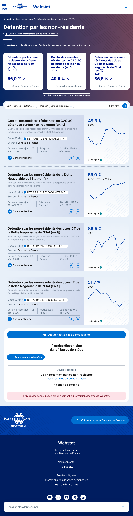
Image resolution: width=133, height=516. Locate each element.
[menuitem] (126, 7)
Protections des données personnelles (66, 479)
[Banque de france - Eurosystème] (20, 7)
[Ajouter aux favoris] (71, 158)
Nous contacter (66, 461)
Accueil (7, 19)
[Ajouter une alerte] (78, 158)
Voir (9, 106)
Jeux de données (24, 19)
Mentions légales (66, 475)
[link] (31, 34)
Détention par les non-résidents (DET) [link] (56, 19)
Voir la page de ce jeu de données (66, 378)
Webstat (41, 6)
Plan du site (66, 466)
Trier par (44, 106)
